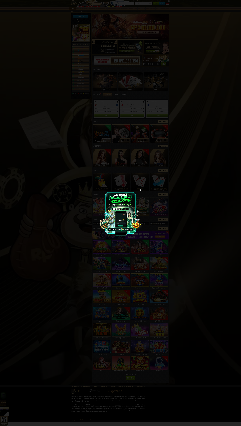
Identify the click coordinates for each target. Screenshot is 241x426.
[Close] (141, 190)
